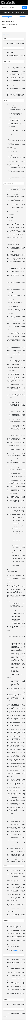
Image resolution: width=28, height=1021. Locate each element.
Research (22, 17)
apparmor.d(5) (16, 950)
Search (24, 7)
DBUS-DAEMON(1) (7, 34)
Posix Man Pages (7, 17)
